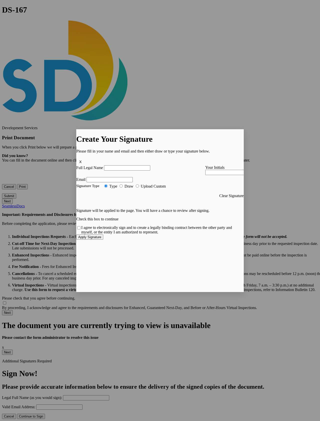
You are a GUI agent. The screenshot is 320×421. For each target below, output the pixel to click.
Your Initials (214, 167)
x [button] (80, 161)
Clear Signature (231, 196)
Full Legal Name (89, 168)
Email (81, 179)
